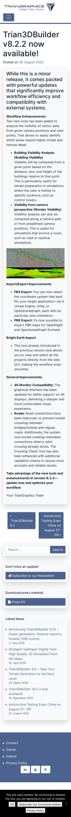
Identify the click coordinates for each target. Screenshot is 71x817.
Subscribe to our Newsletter (32, 576)
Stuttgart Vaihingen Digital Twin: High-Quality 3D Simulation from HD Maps (33, 654)
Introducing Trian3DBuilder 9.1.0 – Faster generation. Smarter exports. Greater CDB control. (35, 634)
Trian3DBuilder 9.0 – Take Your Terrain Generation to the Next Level (32, 674)
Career (11, 750)
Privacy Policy (16, 763)
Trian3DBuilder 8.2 (21, 523)
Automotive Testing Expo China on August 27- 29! (51, 525)
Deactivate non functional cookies (40, 804)
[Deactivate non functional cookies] (66, 803)
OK (12, 804)
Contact (12, 743)
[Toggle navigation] (8, 17)
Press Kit (18, 602)
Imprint (11, 756)
